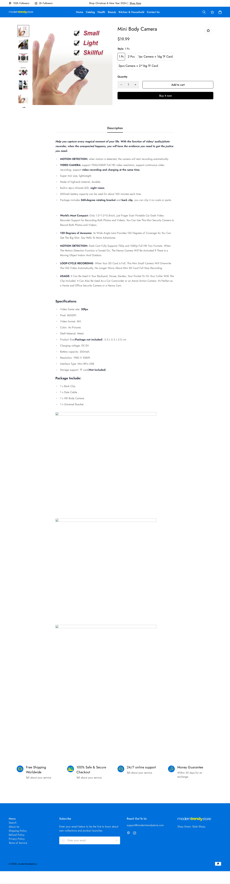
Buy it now (165, 96)
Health (101, 12)
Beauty (112, 12)
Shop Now (135, 3)
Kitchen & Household (131, 12)
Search (13, 823)
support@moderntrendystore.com (145, 825)
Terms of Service (18, 843)
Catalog (90, 12)
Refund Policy (16, 835)
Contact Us (153, 12)
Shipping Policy (18, 831)
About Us (14, 827)
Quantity (122, 77)
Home (79, 12)
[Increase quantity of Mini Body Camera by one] (135, 85)
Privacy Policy (17, 839)
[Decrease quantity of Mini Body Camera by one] (121, 85)
